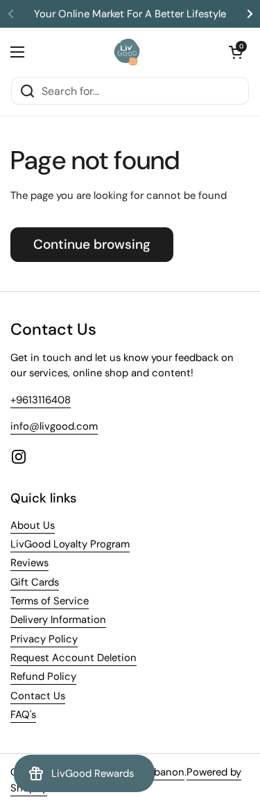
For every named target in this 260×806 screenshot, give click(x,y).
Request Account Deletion (73, 658)
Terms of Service (49, 601)
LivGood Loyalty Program (70, 544)
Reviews (29, 563)
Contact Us (37, 696)
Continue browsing (91, 244)
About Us (32, 525)
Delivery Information (58, 620)
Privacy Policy (44, 639)
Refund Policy (43, 676)
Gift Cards (34, 582)
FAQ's (23, 714)
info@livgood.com (54, 426)
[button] (236, 52)
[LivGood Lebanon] (126, 52)
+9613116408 (40, 400)
